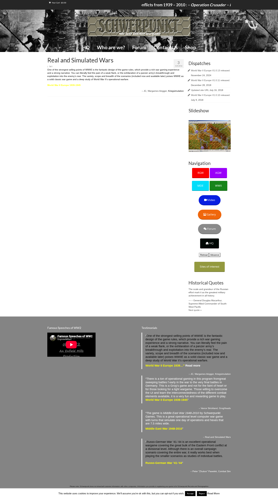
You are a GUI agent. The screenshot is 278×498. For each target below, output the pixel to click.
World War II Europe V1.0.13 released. (210, 70)
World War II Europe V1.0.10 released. (210, 95)
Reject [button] (202, 493)
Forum (211, 229)
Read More (213, 493)
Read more (192, 365)
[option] (210, 136)
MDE (200, 185)
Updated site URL (200, 90)
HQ (211, 243)
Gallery (211, 214)
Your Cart (58, 2)
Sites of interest (209, 266)
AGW (218, 173)
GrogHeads (225, 408)
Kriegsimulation (176, 91)
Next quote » (195, 310)
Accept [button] (190, 493)
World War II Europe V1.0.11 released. (210, 80)
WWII (218, 185)
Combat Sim (224, 471)
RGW (201, 173)
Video (211, 200)
